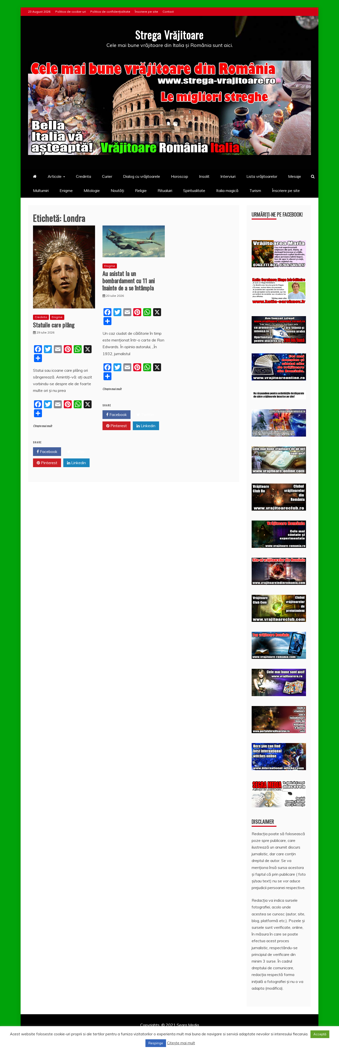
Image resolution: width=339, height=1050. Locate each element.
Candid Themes (222, 1031)
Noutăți (117, 190)
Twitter (77, 451)
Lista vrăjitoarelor (261, 176)
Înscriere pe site (146, 11)
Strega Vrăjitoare (169, 34)
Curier (107, 176)
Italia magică (227, 190)
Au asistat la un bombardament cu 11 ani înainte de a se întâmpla (128, 280)
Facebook (48, 451)
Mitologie (92, 190)
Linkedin (78, 462)
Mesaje (294, 176)
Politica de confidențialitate (110, 11)
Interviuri (228, 176)
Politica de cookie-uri (70, 11)
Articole (55, 176)
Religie (141, 190)
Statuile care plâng (53, 324)
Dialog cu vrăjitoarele (141, 176)
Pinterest (48, 462)
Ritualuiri (165, 190)
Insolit (204, 176)
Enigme (66, 190)
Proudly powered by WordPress (131, 1031)
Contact (168, 11)
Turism (255, 190)
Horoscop (179, 176)
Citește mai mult (42, 426)
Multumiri (41, 190)
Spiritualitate (194, 190)
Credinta (83, 176)
